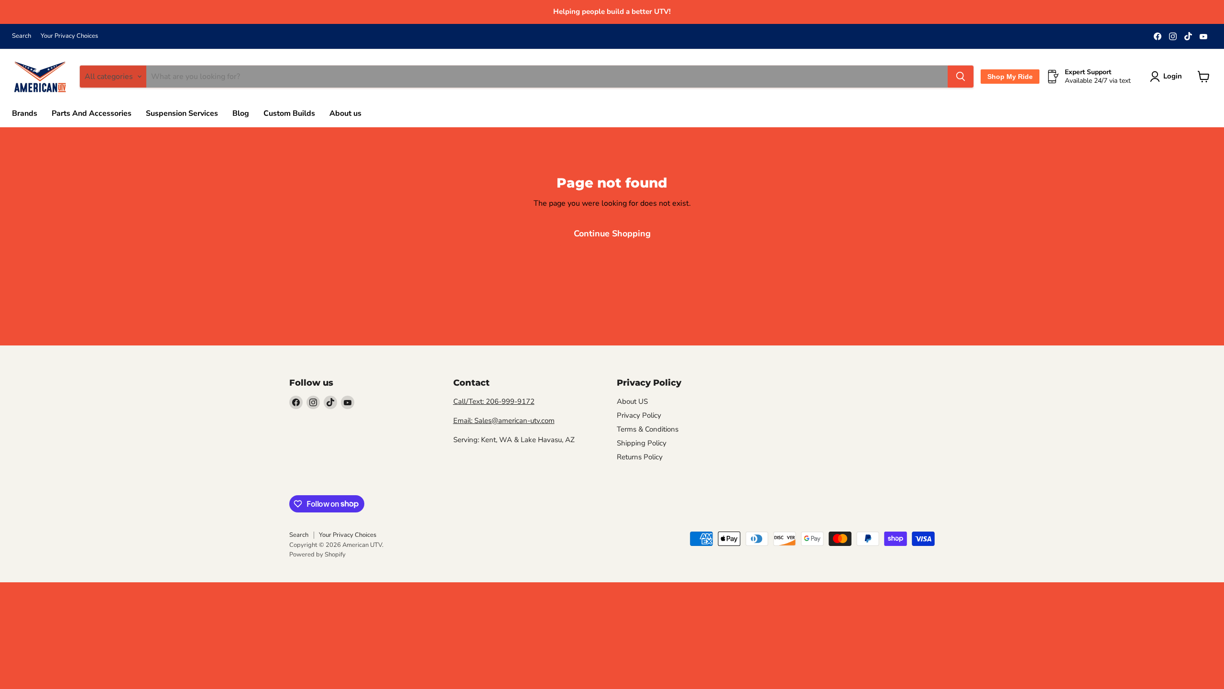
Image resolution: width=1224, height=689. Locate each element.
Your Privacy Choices (69, 36)
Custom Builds (289, 113)
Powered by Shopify (317, 554)
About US (632, 401)
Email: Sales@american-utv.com (504, 420)
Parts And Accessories (91, 113)
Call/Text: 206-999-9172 (494, 401)
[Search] (960, 77)
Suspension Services (182, 113)
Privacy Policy (639, 415)
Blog (240, 113)
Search (21, 36)
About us (345, 113)
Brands (24, 113)
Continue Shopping (612, 233)
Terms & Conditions (647, 429)
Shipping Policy (642, 443)
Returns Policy (640, 457)
